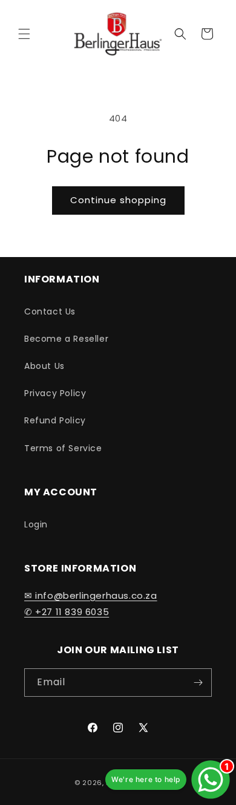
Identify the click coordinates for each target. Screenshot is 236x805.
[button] (24, 34)
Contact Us (50, 311)
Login (36, 524)
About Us (44, 366)
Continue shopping (118, 200)
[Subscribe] (198, 682)
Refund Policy (55, 420)
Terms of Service (63, 448)
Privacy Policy (55, 393)
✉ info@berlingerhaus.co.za (90, 595)
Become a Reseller (66, 339)
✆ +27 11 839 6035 (66, 611)
